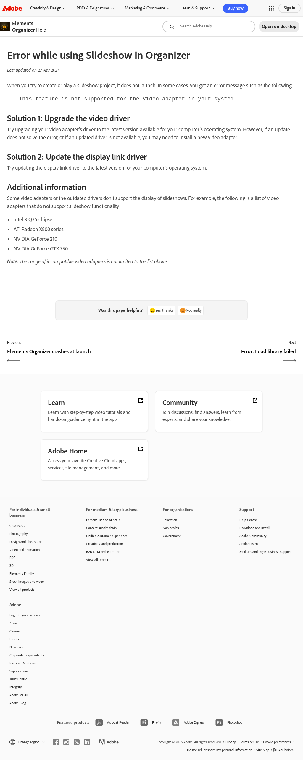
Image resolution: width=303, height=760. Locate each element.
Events (14, 639)
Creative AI (17, 526)
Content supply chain (101, 528)
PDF (12, 558)
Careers (15, 631)
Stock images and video (26, 582)
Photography (18, 534)
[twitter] (77, 742)
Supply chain (18, 671)
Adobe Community (253, 536)
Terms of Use (249, 742)
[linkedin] (87, 742)
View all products (22, 590)
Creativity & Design (45, 8)
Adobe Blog (17, 703)
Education (170, 520)
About (13, 623)
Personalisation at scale (103, 520)
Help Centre (248, 520)
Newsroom (17, 647)
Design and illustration (25, 542)
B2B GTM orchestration (103, 552)
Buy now (236, 8)
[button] (271, 8)
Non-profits (171, 528)
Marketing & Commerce (145, 8)
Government (172, 536)
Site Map (262, 750)
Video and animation (24, 550)
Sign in (289, 8)
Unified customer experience (107, 536)
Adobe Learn (248, 544)
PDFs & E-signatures (93, 8)
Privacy (230, 742)
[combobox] (208, 26)
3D (11, 566)
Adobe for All (18, 695)
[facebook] (56, 742)
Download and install (254, 528)
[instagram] (66, 742)
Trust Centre (18, 679)
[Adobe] (12, 8)
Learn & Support (195, 8)
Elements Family (21, 574)
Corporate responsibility (26, 655)
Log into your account (25, 615)
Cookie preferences (277, 742)
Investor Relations (22, 663)
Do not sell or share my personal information (219, 750)
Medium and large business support (265, 552)
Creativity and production (104, 544)
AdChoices (286, 750)
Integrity (15, 687)
